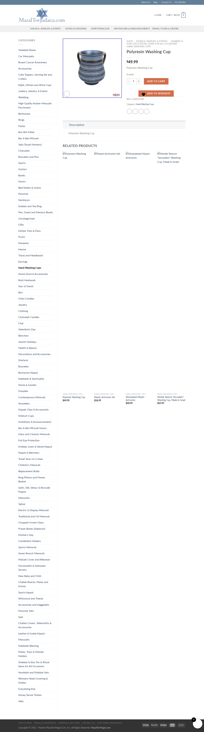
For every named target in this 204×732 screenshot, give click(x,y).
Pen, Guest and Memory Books (35, 212)
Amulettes (24, 403)
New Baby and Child (29, 576)
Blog (155, 2)
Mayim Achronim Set (104, 397)
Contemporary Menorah (31, 397)
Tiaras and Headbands (30, 255)
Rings (21, 120)
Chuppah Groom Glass (31, 522)
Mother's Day (25, 535)
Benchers (23, 335)
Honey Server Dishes (30, 695)
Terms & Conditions (45, 723)
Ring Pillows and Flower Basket (31, 479)
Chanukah (24, 150)
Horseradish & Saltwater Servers (32, 568)
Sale (20, 617)
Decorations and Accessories (34, 354)
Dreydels (23, 391)
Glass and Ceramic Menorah (34, 434)
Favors (22, 181)
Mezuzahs (23, 639)
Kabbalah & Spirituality (31, 379)
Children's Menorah (29, 465)
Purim (21, 237)
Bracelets (23, 366)
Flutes (21, 126)
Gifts (21, 224)
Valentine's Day (27, 329)
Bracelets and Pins (28, 157)
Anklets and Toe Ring (30, 206)
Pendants (23, 243)
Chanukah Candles (28, 317)
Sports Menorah (27, 547)
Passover (23, 194)
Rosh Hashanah (27, 280)
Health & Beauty (27, 348)
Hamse (22, 249)
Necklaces (24, 200)
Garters (22, 169)
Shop (130, 41)
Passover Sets (26, 611)
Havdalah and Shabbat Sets (33, 672)
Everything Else (100, 29)
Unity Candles (26, 298)
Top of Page (25, 723)
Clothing (23, 311)
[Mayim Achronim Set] (108, 271)
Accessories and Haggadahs (33, 605)
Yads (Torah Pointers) (30, 144)
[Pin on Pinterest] (146, 111)
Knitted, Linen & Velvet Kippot (35, 446)
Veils (21, 701)
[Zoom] (67, 94)
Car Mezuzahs (26, 56)
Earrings (22, 262)
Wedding (23, 97)
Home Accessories (75, 29)
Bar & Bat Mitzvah (28, 138)
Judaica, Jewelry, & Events (45, 29)
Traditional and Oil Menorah (34, 516)
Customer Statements (109, 723)
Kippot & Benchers (28, 453)
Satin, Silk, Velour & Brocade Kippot (34, 490)
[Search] (27, 29)
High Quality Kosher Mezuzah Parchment (35, 105)
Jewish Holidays (27, 342)
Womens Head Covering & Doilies (33, 680)
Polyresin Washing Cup (74, 397)
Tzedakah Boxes (27, 50)
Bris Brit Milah (26, 132)
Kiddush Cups (26, 416)
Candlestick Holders (29, 541)
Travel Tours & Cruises (165, 29)
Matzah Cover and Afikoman (34, 559)
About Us (145, 2)
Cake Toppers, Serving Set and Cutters (35, 76)
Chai (20, 323)
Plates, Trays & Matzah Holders (31, 654)
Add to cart (156, 81)
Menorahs (24, 498)
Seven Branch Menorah (31, 553)
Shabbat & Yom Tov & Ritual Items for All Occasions (33, 664)
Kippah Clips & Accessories (33, 409)
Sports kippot (25, 592)
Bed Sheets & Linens (29, 188)
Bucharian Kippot (28, 373)
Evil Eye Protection (29, 440)
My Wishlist (180, 2)
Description (76, 125)
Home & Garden (27, 385)
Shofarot (23, 360)
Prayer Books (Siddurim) (31, 529)
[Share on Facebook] (129, 111)
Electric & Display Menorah (33, 510)
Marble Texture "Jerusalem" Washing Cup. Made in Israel (171, 398)
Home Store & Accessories (33, 274)
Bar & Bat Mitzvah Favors (32, 428)
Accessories (25, 68)
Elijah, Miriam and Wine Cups (34, 85)
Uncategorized (26, 218)
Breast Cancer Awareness (32, 62)
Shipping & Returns (69, 723)
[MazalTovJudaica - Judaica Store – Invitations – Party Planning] (42, 15)
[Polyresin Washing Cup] (77, 271)
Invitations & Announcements (132, 29)
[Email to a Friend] (141, 111)
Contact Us (166, 2)
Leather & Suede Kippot (31, 633)
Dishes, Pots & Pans (29, 231)
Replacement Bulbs (29, 471)
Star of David (25, 286)
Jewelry (22, 305)
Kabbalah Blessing (28, 646)
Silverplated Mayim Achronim (135, 398)
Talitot (21, 504)
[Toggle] (66, 125)
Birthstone (24, 114)
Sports (22, 163)
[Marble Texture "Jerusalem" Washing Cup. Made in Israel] (171, 271)
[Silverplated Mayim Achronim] (140, 271)
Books (21, 175)
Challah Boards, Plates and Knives (33, 584)
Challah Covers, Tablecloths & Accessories (34, 625)
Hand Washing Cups (29, 268)
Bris (20, 292)
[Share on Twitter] (135, 111)
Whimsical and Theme (30, 598)
